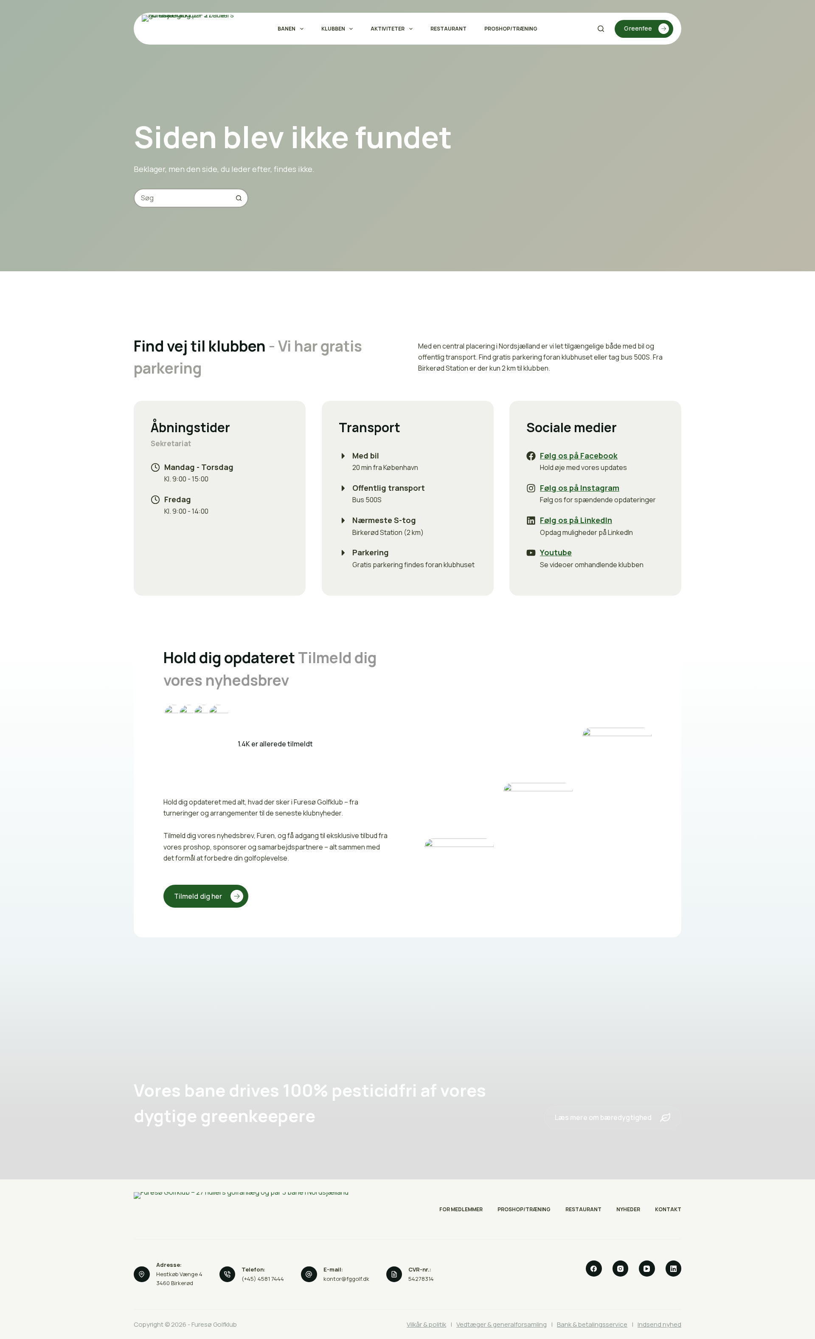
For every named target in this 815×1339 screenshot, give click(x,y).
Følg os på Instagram (579, 488)
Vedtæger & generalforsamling (501, 1324)
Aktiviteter (388, 28)
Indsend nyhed (659, 1324)
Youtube (556, 552)
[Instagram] (621, 1268)
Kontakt (668, 1209)
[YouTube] (647, 1268)
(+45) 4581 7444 (263, 1279)
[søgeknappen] (238, 198)
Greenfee (638, 28)
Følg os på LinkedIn (576, 520)
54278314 (421, 1279)
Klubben (333, 28)
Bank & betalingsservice (592, 1324)
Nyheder (628, 1209)
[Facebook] (594, 1268)
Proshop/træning (510, 28)
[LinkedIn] (674, 1268)
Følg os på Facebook (579, 455)
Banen (286, 28)
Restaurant (448, 28)
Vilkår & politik (426, 1324)
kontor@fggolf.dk (346, 1279)
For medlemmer (461, 1209)
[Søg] (601, 28)
